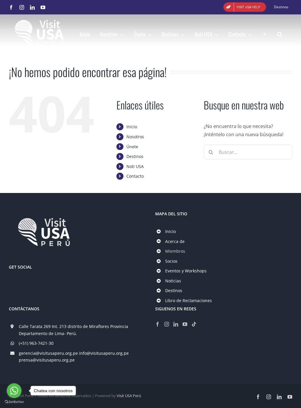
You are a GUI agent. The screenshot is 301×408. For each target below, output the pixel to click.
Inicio (131, 126)
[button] (279, 32)
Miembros (175, 251)
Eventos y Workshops (186, 271)
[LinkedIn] (175, 324)
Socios (171, 261)
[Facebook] (157, 324)
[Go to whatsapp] (14, 390)
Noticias (173, 281)
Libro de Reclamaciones (188, 300)
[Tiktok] (194, 324)
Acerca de (175, 241)
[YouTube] (185, 324)
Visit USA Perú (129, 395)
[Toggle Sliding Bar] (264, 32)
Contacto (135, 176)
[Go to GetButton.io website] (14, 402)
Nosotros (135, 136)
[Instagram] (166, 324)
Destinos (134, 156)
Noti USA (135, 166)
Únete (132, 146)
